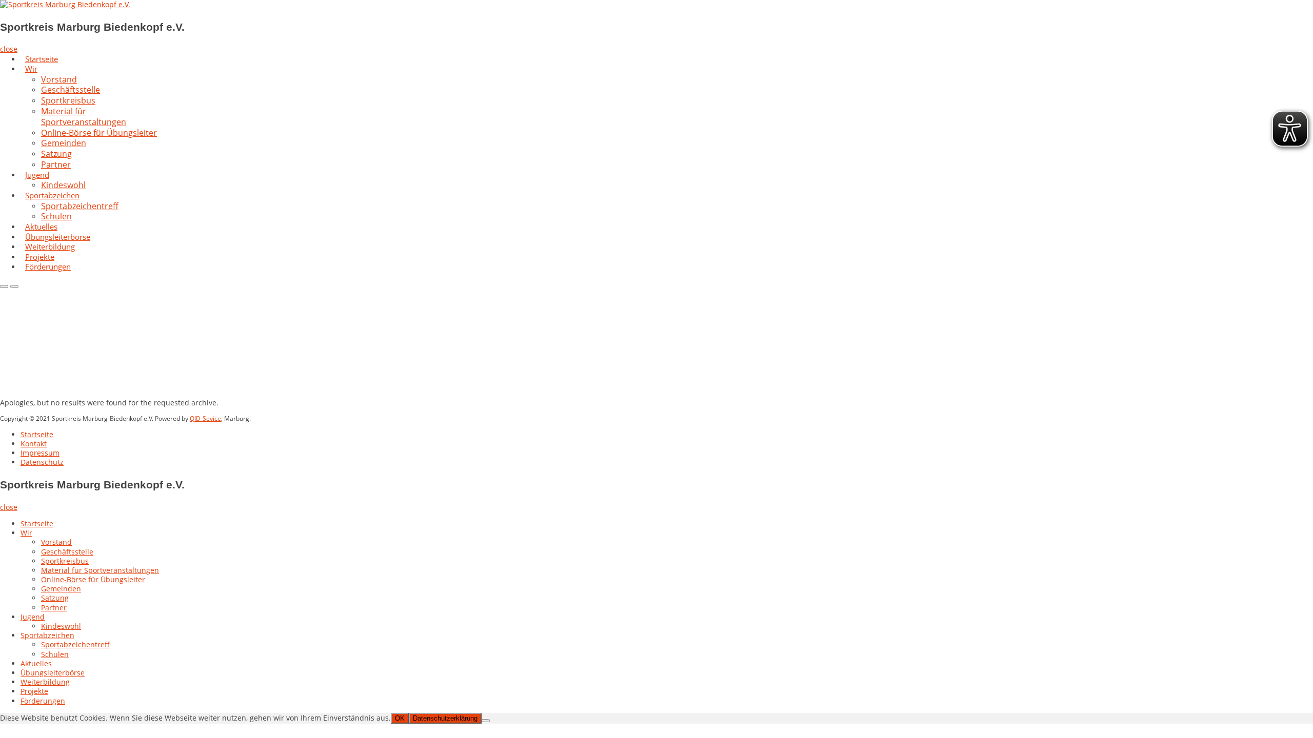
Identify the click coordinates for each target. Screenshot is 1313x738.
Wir (31, 69)
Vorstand (56, 542)
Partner (56, 164)
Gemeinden (61, 588)
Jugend (37, 175)
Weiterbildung (45, 682)
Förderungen (48, 266)
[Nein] (486, 720)
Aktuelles (36, 663)
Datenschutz (42, 462)
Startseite (37, 434)
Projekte (34, 691)
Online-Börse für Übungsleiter (99, 132)
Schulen (55, 654)
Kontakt (34, 443)
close (8, 49)
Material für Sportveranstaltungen (83, 117)
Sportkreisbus (65, 561)
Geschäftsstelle (67, 552)
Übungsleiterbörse (53, 673)
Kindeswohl (61, 626)
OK (400, 718)
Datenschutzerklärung (445, 718)
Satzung (55, 598)
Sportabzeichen (47, 635)
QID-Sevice (205, 418)
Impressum (40, 453)
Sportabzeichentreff (79, 206)
